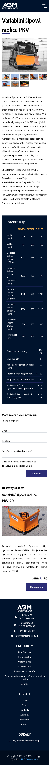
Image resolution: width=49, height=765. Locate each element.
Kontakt (24, 724)
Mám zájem (36, 587)
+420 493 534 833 (26, 631)
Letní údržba (24, 657)
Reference (25, 719)
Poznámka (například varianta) (17, 451)
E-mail (5, 430)
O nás (24, 705)
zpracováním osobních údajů (17, 465)
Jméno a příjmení (10, 420)
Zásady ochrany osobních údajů (24, 740)
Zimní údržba (24, 652)
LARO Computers (29, 759)
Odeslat (36, 473)
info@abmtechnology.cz (26, 635)
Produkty (24, 710)
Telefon (6, 441)
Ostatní (24, 683)
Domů (25, 700)
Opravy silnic (24, 661)
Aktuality (24, 714)
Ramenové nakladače (24, 671)
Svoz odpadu (24, 666)
